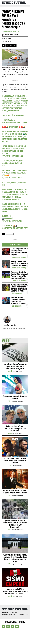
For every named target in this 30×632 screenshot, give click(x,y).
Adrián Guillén (14, 34)
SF (19, 31)
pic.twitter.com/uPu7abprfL (12, 178)
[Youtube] (17, 626)
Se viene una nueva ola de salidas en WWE (15, 397)
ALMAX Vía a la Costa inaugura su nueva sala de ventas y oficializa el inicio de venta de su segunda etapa (15, 558)
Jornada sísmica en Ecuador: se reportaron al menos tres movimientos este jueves (15, 366)
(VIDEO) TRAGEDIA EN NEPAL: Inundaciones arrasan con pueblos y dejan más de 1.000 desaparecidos (15, 523)
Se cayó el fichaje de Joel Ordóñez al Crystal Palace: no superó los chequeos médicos (19, 275)
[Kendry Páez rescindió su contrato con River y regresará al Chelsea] (6, 264)
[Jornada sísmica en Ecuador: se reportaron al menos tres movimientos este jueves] (15, 353)
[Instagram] (8, 626)
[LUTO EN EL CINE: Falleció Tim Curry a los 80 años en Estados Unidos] (15, 480)
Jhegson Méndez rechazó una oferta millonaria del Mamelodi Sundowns (18, 300)
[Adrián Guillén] (3, 35)
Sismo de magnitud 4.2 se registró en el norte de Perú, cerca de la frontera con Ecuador (15, 591)
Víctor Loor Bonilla (17, 371)
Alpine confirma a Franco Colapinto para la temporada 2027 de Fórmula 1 (15, 428)
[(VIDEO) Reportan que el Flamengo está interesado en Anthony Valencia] (6, 251)
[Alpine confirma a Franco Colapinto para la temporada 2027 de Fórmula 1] (15, 415)
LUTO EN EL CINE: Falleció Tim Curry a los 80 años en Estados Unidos (15, 491)
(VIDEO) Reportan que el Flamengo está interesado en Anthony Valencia (19, 252)
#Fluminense (17, 134)
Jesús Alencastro (17, 465)
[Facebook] (3, 45)
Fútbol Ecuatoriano (17, 293)
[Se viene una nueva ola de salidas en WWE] (15, 385)
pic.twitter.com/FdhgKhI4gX (12, 156)
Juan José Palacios (17, 433)
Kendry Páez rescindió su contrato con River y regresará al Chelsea (19, 263)
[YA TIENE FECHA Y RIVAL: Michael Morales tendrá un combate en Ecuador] (15, 447)
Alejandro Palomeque (17, 401)
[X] (7, 45)
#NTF (9, 371)
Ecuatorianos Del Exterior (18, 257)
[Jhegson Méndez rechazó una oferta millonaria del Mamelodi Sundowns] (6, 300)
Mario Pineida (9, 233)
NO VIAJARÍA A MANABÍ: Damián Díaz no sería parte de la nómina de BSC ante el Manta (19, 288)
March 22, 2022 (21, 122)
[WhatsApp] (11, 45)
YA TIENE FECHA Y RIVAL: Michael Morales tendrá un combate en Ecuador (15, 460)
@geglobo (7, 216)
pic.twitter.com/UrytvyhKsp (12, 221)
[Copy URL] (14, 45)
